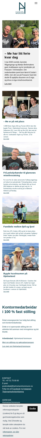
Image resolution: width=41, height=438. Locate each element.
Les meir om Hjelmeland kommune (16, 346)
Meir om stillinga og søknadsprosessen (18, 342)
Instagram (27, 389)
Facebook (16, 389)
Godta (32, 408)
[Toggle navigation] (36, 3)
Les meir (8, 84)
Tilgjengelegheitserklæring (13, 392)
